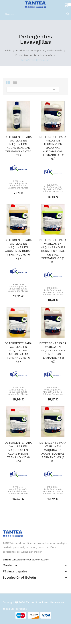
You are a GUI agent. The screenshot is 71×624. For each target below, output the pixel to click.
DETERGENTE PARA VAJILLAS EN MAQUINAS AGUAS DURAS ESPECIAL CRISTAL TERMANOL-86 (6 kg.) (52, 251)
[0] (66, 4)
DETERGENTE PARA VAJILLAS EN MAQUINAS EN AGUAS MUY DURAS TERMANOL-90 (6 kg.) (18, 249)
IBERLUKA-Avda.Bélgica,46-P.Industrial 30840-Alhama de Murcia (18, 184)
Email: (7, 559)
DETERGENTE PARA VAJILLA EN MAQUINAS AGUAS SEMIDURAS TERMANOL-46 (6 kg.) (52, 352)
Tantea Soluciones (37, 602)
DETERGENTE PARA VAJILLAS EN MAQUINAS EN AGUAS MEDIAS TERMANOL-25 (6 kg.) (18, 452)
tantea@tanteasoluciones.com (30, 559)
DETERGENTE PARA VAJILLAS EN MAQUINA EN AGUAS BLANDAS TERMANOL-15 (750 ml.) (18, 146)
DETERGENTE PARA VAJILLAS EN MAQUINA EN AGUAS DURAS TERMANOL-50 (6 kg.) (18, 352)
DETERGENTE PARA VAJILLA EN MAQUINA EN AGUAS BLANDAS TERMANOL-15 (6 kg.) (52, 452)
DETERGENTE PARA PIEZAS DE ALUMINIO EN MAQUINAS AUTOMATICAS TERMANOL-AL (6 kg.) (52, 147)
